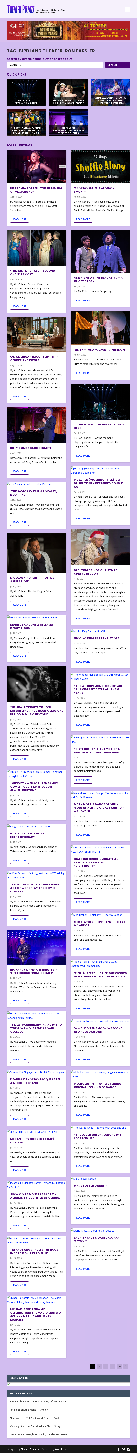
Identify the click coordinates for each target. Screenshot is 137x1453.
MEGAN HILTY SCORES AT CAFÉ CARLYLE (32, 1140)
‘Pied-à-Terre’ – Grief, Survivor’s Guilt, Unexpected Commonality (100, 975)
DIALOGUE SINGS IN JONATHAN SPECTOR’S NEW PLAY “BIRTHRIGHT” (96, 862)
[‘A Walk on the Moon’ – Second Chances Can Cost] (100, 1021)
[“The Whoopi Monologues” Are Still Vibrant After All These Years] (100, 677)
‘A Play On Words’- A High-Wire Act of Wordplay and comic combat (34, 888)
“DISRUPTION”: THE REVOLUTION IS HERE (99, 426)
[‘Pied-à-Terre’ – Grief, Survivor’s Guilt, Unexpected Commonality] (100, 964)
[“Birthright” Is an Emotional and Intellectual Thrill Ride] (100, 739)
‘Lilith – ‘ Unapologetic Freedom (99, 350)
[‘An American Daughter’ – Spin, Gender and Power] (36, 334)
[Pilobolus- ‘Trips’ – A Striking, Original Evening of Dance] (100, 1074)
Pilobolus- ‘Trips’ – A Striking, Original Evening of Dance (98, 1085)
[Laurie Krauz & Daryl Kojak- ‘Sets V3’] (100, 1230)
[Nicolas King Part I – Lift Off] (100, 631)
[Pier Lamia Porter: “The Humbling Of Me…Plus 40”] (36, 166)
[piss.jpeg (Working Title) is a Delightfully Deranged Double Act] (100, 470)
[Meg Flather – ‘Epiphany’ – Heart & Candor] (100, 915)
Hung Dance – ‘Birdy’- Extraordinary (27, 835)
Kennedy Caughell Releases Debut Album (32, 626)
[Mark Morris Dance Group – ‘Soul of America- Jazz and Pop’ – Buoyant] (100, 795)
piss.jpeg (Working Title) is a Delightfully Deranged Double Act (98, 483)
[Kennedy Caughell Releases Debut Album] (36, 617)
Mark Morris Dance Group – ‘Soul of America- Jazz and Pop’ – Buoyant (99, 807)
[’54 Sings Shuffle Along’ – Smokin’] (100, 166)
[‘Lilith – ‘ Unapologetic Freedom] (100, 328)
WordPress (61, 1449)
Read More (19, 219)
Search (112, 64)
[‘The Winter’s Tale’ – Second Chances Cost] (36, 248)
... (112, 1366)
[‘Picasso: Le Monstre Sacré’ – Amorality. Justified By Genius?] (36, 1185)
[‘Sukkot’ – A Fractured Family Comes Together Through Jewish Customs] (36, 774)
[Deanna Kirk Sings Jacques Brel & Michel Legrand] (36, 1072)
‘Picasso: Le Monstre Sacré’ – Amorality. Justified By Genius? (35, 1196)
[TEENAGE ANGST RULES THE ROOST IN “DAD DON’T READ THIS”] (36, 1240)
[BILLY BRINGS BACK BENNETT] (36, 425)
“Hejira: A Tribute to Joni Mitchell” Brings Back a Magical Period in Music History (36, 710)
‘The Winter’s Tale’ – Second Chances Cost (32, 272)
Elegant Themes (30, 1449)
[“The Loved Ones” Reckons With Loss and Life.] (100, 1128)
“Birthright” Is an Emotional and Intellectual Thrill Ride (97, 750)
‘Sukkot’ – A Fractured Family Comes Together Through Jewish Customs (34, 786)
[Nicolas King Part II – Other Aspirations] (36, 553)
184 (119, 1366)
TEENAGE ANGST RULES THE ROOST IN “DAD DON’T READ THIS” (35, 1251)
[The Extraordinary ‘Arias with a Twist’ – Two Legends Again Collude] (36, 1015)
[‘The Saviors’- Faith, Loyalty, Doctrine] (36, 484)
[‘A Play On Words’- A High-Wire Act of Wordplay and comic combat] (36, 875)
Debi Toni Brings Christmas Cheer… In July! (95, 572)
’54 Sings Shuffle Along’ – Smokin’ (94, 190)
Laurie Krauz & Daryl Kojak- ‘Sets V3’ (96, 1239)
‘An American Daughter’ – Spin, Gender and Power (34, 358)
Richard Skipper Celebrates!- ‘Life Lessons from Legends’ (33, 971)
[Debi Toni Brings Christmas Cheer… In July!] (100, 547)
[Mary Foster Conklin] (100, 1179)
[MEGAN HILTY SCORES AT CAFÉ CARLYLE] (36, 1132)
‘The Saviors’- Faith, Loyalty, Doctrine (33, 493)
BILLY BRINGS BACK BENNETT (31, 448)
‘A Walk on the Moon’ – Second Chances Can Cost (98, 1030)
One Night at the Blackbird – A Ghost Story (98, 279)
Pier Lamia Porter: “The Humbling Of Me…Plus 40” (36, 190)
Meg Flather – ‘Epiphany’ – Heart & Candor (99, 923)
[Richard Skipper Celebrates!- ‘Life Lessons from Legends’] (36, 947)
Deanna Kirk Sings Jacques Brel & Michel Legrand (35, 1081)
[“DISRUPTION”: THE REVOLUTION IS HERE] (100, 402)
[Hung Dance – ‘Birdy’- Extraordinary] (36, 826)
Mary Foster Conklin (91, 1186)
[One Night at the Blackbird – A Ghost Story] (100, 251)
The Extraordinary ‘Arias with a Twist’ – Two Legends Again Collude (36, 1028)
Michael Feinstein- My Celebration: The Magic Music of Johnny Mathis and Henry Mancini (36, 1314)
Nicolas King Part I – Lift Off (96, 638)
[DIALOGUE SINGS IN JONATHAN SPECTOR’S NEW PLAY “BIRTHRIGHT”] (100, 849)
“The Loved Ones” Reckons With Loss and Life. (99, 1136)
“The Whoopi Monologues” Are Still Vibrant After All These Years (98, 689)
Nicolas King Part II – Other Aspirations (32, 579)
